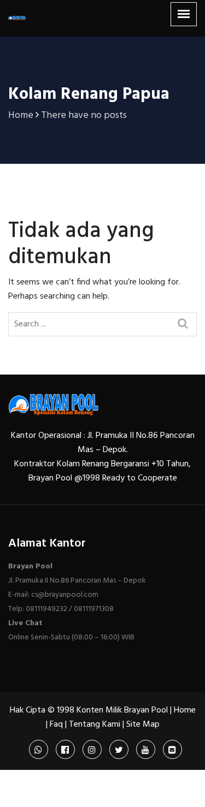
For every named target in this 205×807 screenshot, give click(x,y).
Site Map (143, 724)
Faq (56, 724)
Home (185, 710)
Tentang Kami (94, 724)
